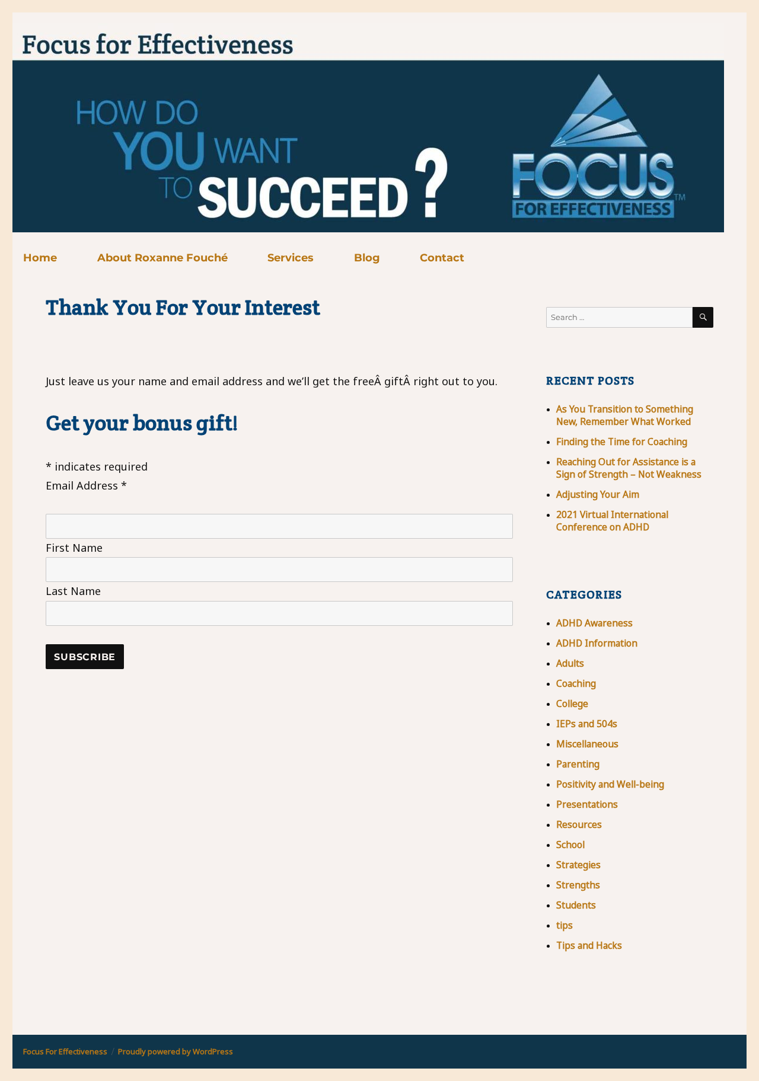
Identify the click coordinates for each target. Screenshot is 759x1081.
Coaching (576, 683)
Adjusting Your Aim (597, 494)
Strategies (578, 864)
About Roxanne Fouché (162, 257)
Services (290, 257)
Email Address (86, 485)
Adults (570, 663)
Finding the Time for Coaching (621, 441)
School (570, 844)
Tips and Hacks (589, 945)
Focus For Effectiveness (65, 1051)
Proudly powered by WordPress (175, 1051)
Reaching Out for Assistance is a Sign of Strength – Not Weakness (628, 468)
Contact (442, 257)
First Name (74, 547)
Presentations (587, 804)
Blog (367, 257)
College (572, 703)
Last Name (73, 591)
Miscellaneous (587, 743)
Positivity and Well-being (610, 784)
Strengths (578, 884)
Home (40, 257)
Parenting (577, 763)
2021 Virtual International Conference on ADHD (612, 520)
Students (576, 905)
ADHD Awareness (594, 622)
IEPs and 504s (586, 723)
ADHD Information (596, 643)
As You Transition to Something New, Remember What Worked (624, 415)
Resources (579, 824)
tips (564, 925)
